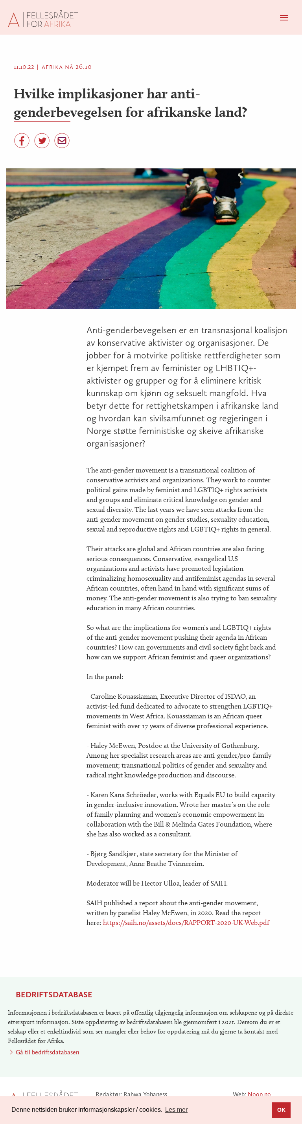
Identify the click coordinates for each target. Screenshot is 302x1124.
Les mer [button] (176, 1109)
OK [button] (281, 1110)
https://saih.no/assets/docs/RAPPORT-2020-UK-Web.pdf (186, 922)
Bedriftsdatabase (54, 994)
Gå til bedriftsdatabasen (47, 1052)
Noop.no (259, 1094)
